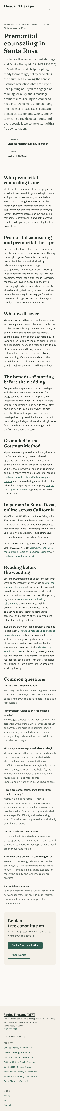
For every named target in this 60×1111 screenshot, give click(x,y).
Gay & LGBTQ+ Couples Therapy (18, 1066)
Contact (7, 1104)
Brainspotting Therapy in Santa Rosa (20, 1071)
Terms (6, 1100)
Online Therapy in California (16, 1081)
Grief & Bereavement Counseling (18, 1057)
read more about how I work (19, 556)
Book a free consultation (25, 945)
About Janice (19, 955)
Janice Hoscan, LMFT (19, 1015)
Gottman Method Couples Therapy (19, 1062)
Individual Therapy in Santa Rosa (18, 1052)
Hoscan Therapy (19, 6)
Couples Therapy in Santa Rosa (18, 1047)
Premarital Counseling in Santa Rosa (20, 1076)
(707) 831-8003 (10, 1029)
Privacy (7, 1095)
